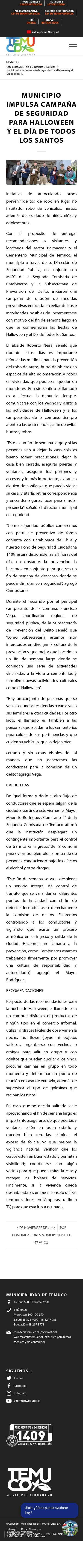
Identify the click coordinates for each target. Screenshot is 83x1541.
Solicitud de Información (59, 12)
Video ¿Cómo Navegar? (45, 32)
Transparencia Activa (25, 12)
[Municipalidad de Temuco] (34, 46)
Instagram (20, 1393)
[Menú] (70, 46)
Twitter (18, 1378)
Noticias (12, 62)
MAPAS (50, 21)
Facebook (20, 1385)
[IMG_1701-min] (41, 172)
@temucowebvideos (27, 1400)
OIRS (31, 21)
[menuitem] (31, 3)
